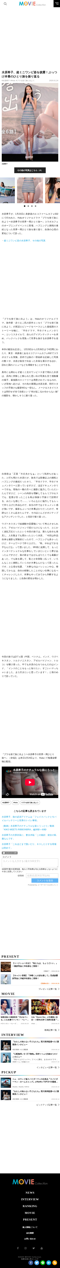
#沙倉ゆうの (25, 1062)
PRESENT (30, 1219)
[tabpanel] (30, 190)
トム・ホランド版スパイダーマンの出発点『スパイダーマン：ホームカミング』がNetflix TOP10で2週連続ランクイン (35, 1080)
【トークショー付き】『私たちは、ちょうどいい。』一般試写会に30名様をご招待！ (35, 964)
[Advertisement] (30, 37)
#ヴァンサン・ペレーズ (8, 1023)
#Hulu (12, 81)
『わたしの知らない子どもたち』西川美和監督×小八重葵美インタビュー (35, 1092)
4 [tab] (35, 206)
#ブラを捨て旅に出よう (25, 81)
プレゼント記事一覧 (47, 989)
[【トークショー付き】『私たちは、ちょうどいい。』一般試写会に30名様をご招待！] (6, 967)
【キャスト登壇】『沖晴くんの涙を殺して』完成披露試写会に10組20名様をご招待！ (35, 976)
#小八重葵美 (24, 1099)
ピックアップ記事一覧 (46, 1105)
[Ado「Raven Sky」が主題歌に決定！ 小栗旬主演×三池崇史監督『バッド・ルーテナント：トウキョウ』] (45, 1007)
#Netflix (15, 1087)
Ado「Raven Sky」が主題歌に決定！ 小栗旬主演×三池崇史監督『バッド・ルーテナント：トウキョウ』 (45, 1018)
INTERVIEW (30, 1199)
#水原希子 (6, 81)
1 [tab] (24, 206)
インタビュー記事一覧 (46, 1067)
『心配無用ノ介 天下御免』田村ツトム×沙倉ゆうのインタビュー (35, 1055)
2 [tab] (28, 206)
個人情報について (30, 1227)
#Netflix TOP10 (23, 1087)
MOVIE (30, 1212)
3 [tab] (32, 206)
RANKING (30, 1206)
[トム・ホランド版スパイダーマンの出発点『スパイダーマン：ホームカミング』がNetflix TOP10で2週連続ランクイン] (6, 1083)
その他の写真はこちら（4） (30, 170)
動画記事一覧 (51, 1030)
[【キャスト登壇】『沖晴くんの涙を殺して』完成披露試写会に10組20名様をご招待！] (6, 979)
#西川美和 (15, 1099)
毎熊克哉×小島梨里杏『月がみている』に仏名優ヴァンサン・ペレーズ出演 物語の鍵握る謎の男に (15, 1018)
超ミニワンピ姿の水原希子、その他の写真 (24, 240)
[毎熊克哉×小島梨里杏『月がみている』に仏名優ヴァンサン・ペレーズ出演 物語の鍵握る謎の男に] (15, 1007)
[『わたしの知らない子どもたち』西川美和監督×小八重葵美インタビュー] (6, 1095)
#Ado (33, 1023)
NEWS (30, 1192)
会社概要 (30, 1233)
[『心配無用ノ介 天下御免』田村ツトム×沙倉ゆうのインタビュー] (6, 1058)
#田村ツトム (16, 1062)
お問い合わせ (30, 1239)
